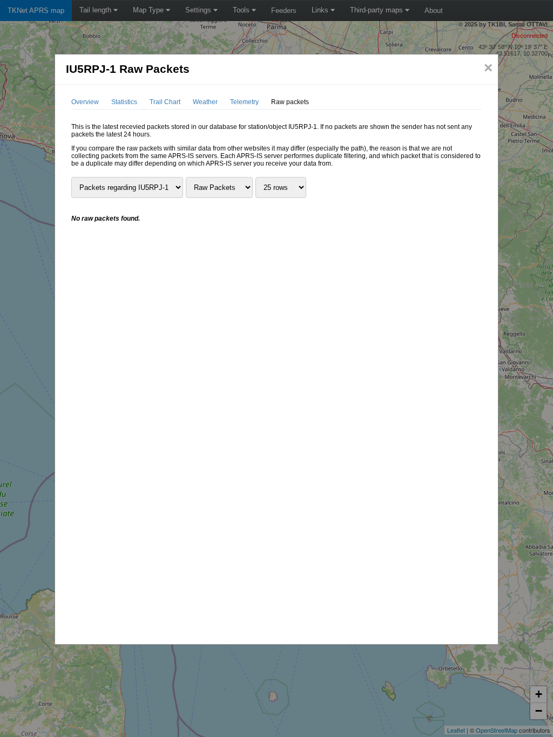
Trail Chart (165, 102)
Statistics (124, 102)
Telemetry (244, 102)
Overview (85, 102)
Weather (205, 102)
